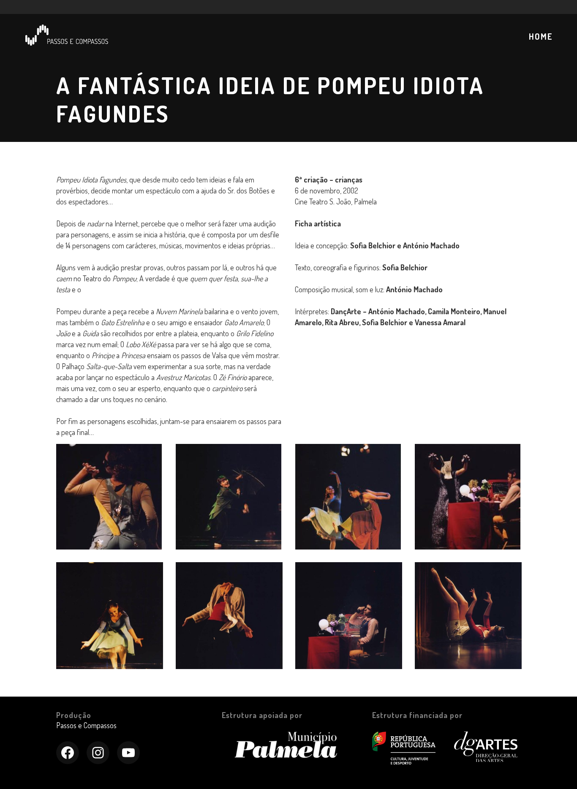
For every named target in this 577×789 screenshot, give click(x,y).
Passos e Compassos (86, 725)
